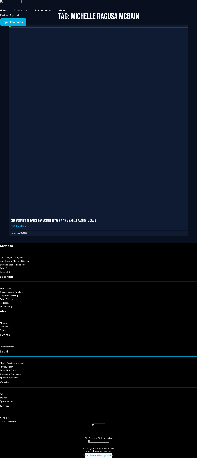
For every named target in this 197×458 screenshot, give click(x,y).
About (62, 10)
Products (19, 10)
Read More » (18, 226)
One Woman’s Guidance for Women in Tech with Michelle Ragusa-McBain (53, 221)
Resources (41, 10)
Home (3, 10)
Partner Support (9, 15)
